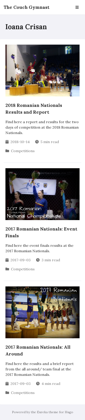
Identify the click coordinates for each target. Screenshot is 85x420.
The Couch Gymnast (26, 7)
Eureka (42, 412)
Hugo (69, 412)
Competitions (23, 151)
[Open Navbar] (77, 7)
